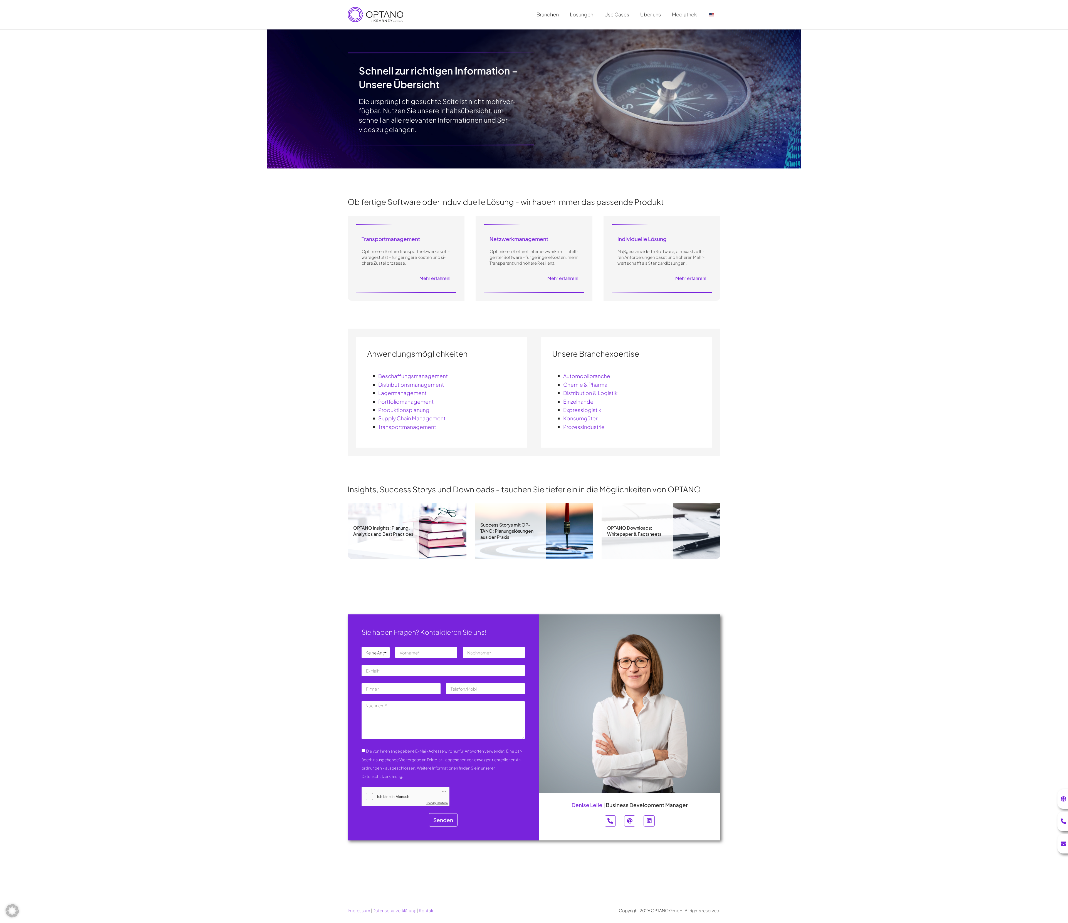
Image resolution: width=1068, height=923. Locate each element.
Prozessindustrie (584, 426)
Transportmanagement (407, 426)
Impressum (359, 910)
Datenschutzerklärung (394, 910)
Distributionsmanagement (411, 384)
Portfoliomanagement (406, 401)
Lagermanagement (402, 392)
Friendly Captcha (437, 803)
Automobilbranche (586, 376)
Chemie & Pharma (585, 384)
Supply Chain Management (412, 418)
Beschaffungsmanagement (413, 376)
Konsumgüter (580, 418)
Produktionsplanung (403, 409)
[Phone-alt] (610, 821)
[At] (629, 821)
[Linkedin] (649, 821)
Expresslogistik (582, 409)
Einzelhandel (579, 401)
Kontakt (427, 910)
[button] (12, 911)
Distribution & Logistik (590, 392)
